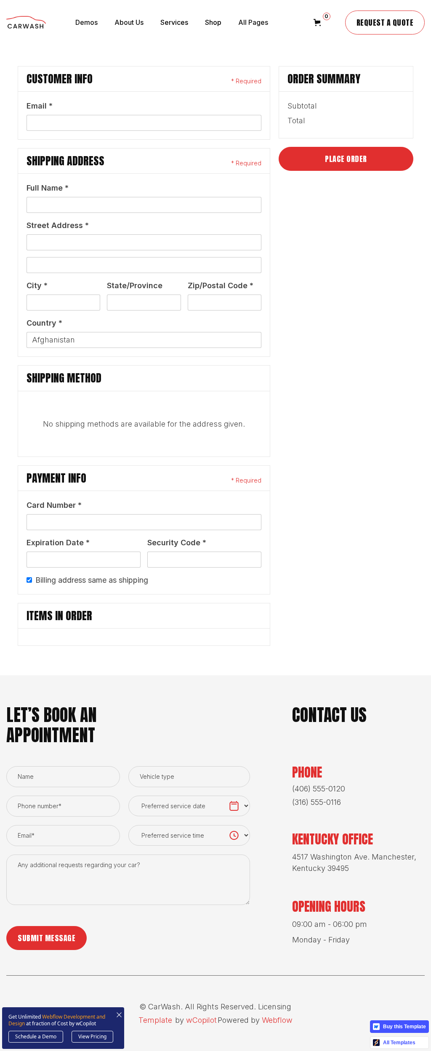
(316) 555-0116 (316, 802)
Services (174, 22)
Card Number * (54, 505)
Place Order (346, 159)
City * (37, 285)
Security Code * (176, 542)
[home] (26, 22)
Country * (44, 322)
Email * (40, 105)
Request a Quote (385, 22)
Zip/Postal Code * (220, 285)
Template (155, 1020)
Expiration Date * (58, 542)
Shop (213, 22)
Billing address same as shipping (91, 580)
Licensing (274, 1006)
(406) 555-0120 (318, 788)
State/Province (134, 285)
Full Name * (48, 187)
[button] (76, 22)
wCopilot (201, 1020)
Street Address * (58, 225)
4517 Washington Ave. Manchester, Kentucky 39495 (354, 862)
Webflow (277, 1020)
